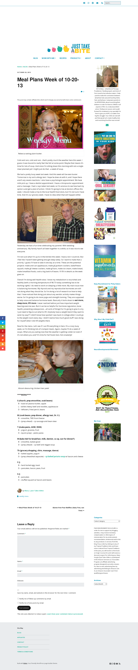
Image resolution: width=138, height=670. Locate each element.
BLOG (35, 58)
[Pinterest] (93, 3)
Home (19, 67)
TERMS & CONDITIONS (25, 652)
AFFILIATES (21, 637)
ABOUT (88, 58)
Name (20, 561)
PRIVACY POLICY (22, 647)
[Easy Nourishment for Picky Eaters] (107, 299)
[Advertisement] (69, 27)
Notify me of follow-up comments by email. (35, 599)
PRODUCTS (75, 58)
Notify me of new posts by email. (31, 603)
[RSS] (102, 3)
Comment (21, 533)
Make (25, 663)
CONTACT (99, 58)
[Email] (97, 3)
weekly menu (23, 496)
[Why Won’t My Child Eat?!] (107, 332)
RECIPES (63, 58)
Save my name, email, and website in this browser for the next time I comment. (46, 593)
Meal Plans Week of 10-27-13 (30, 508)
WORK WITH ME (48, 58)
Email (19, 571)
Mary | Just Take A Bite (34, 491)
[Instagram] (88, 3)
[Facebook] (84, 3)
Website (20, 581)
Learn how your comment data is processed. (65, 614)
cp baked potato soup (55, 456)
